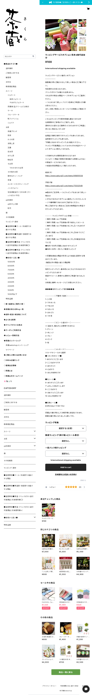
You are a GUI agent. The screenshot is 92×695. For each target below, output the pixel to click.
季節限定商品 (11, 86)
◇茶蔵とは (8, 371)
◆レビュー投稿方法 (11, 335)
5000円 (11, 274)
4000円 (11, 278)
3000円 (11, 282)
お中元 (8, 82)
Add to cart (65, 467)
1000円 (11, 290)
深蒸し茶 (11, 143)
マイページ (10, 350)
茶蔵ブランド (12, 131)
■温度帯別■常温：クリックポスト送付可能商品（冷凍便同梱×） (18, 508)
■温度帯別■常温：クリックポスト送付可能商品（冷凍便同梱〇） (18, 498)
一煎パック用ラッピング (55, 448)
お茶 (7, 127)
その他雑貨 (10, 217)
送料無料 (9, 68)
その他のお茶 (13, 172)
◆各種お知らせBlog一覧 (14, 309)
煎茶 (9, 135)
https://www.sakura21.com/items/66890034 (64, 176)
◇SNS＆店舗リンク (11, 360)
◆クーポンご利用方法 (12, 330)
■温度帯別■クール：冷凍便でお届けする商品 (18, 476)
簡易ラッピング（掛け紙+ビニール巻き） (62, 435)
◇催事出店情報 (10, 365)
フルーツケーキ (13, 115)
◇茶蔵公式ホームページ (13, 376)
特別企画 (9, 299)
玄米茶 (10, 152)
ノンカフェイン (13, 188)
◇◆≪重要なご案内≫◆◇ (14, 304)
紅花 (9, 208)
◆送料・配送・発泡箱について (15, 314)
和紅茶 (10, 160)
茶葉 (9, 180)
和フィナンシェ (13, 119)
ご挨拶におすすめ (12, 73)
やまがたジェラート (17, 102)
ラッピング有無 (52, 422)
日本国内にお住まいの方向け (66, 474)
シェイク (11, 123)
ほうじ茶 (11, 156)
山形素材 (9, 200)
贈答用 (8, 77)
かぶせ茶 (11, 139)
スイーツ (9, 91)
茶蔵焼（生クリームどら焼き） (18, 107)
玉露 (9, 148)
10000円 (11, 262)
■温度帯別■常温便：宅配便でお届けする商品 (18, 487)
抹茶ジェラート (15, 99)
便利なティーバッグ (15, 176)
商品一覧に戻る (66, 672)
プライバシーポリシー (49, 686)
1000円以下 (12, 294)
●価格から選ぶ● (13, 258)
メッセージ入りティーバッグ (18, 184)
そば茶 (10, 164)
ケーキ (10, 111)
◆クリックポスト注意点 (13, 325)
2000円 (11, 286)
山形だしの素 (13, 204)
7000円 (11, 270)
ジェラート (12, 95)
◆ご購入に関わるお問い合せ (15, 355)
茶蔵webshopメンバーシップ (17, 345)
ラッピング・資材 (12, 222)
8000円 (11, 266)
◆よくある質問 (10, 320)
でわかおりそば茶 (16, 168)
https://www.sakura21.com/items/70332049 (64, 186)
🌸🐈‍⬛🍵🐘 (8, 381)
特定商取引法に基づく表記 (69, 686)
